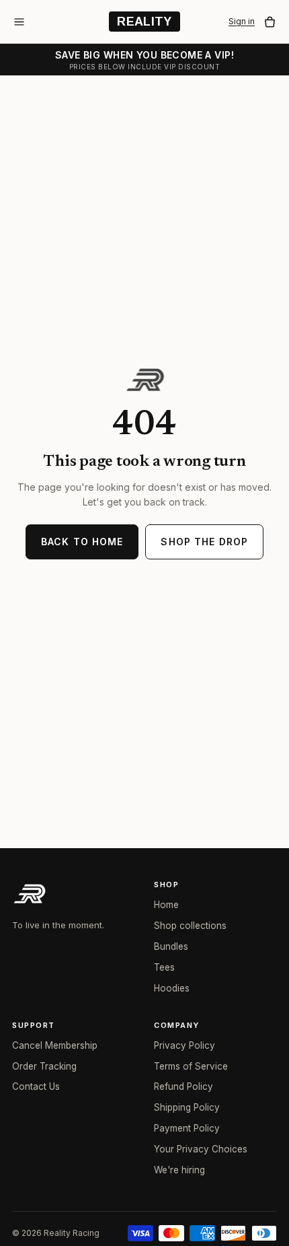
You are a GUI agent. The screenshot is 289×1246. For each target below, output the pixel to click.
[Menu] (19, 22)
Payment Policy (187, 1128)
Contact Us (36, 1086)
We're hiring (179, 1170)
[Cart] (270, 22)
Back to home (82, 541)
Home (166, 904)
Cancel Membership (54, 1045)
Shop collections (190, 925)
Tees (164, 967)
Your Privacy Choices (200, 1149)
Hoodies (172, 988)
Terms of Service (191, 1066)
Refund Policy (183, 1086)
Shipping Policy (187, 1107)
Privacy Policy (184, 1045)
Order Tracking (44, 1066)
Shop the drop (204, 541)
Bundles (171, 946)
